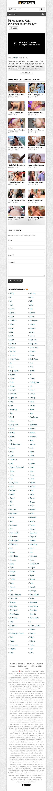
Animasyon (33, 320)
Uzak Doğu (13, 618)
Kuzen (31, 479)
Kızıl (11, 463)
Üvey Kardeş (14, 614)
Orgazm (32, 521)
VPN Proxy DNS (36, 666)
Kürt (10, 479)
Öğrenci (32, 510)
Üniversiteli (33, 602)
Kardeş (32, 456)
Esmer (11, 386)
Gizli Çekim (33, 417)
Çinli (31, 363)
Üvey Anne (13, 610)
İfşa (10, 440)
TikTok (11, 579)
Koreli (31, 471)
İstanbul (12, 448)
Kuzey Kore (13, 483)
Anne (11, 328)
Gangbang (13, 409)
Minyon (32, 502)
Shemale (12, 560)
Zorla (31, 653)
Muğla (31, 506)
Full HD (32, 405)
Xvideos (32, 629)
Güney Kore (13, 425)
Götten (11, 421)
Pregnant (32, 537)
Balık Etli (32, 340)
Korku (11, 475)
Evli (30, 386)
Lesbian (32, 486)
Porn (11, 529)
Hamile (11, 429)
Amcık (31, 316)
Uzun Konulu (34, 618)
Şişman (32, 560)
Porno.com (13, 537)
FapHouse (13, 398)
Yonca (16, 57)
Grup (31, 421)
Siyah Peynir (34, 564)
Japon (31, 452)
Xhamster (12, 626)
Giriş (26, 669)
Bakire (31, 336)
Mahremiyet (30, 664)
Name (10, 240)
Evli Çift (12, 390)
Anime (11, 324)
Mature (11, 498)
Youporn (12, 649)
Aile (30, 309)
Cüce (11, 367)
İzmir (31, 448)
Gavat (31, 409)
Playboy (32, 525)
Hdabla (11, 432)
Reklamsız (13, 544)
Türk (11, 591)
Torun (31, 583)
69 (10, 301)
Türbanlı (32, 587)
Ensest (32, 378)
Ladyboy (32, 483)
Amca (11, 316)
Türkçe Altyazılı (15, 595)
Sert (30, 552)
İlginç (31, 440)
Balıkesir (12, 344)
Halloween (33, 425)
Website (11, 255)
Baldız (11, 340)
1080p (11, 293)
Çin (10, 363)
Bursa (31, 355)
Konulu (31, 467)
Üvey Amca (33, 606)
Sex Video (33, 556)
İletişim (20, 664)
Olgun (11, 517)
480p (31, 297)
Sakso (31, 548)
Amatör (32, 313)
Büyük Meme (14, 359)
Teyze (31, 575)
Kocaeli (32, 463)
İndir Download (14, 444)
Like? (15, 28)
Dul (30, 374)
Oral (10, 521)
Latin (11, 486)
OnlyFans (32, 517)
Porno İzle (33, 533)
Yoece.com (13, 645)
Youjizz (32, 645)
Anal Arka (12, 320)
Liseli (31, 490)
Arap (11, 332)
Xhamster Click (34, 626)
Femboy (32, 398)
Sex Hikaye (13, 556)
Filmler (31, 401)
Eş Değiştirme (34, 382)
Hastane (32, 429)
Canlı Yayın (33, 359)
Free (11, 405)
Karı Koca (13, 459)
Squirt (11, 568)
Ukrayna (12, 602)
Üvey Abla (13, 606)
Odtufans (12, 510)
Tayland (32, 571)
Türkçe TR (13, 598)
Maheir (11, 494)
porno (29, 691)
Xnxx (11, 629)
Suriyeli (32, 568)
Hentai (11, 436)
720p (31, 301)
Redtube (32, 541)
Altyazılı (12, 313)
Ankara (32, 324)
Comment (11, 263)
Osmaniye (13, 525)
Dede (31, 367)
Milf (10, 502)
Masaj (31, 494)
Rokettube (33, 544)
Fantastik (12, 394)
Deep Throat (13, 371)
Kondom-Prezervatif (16, 467)
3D (10, 297)
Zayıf (31, 649)
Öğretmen (13, 513)
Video (11, 622)
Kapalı (11, 456)
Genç (31, 413)
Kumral (32, 475)
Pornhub (32, 529)
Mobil (11, 506)
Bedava (12, 347)
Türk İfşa (32, 591)
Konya (11, 471)
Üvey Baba (33, 610)
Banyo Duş (33, 344)
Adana (11, 309)
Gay (10, 413)
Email (10, 248)
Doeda (12, 664)
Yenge (11, 641)
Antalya (32, 328)
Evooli (31, 390)
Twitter (31, 598)
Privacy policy (23, 666)
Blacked (12, 351)
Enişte (11, 378)
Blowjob (32, 351)
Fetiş (11, 401)
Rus (10, 548)
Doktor (31, 371)
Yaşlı (11, 637)
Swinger (12, 571)
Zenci (11, 653)
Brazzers (12, 355)
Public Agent (13, 541)
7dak (11, 305)
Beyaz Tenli (33, 347)
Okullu (31, 513)
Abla (31, 305)
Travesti (12, 587)
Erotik (11, 382)
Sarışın (12, 552)
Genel (11, 417)
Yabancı (32, 633)
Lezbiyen (12, 490)
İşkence (32, 444)
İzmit (11, 452)
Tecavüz (12, 575)
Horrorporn (33, 436)
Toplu (11, 583)
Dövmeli (12, 374)
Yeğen (31, 637)
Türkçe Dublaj (34, 595)
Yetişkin (32, 641)
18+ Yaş (32, 293)
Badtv (11, 336)
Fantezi (32, 394)
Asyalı (31, 332)
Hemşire (32, 432)
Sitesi (11, 564)
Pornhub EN (13, 533)
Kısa (31, 459)
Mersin (31, 498)
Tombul (32, 579)
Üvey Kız (32, 614)
